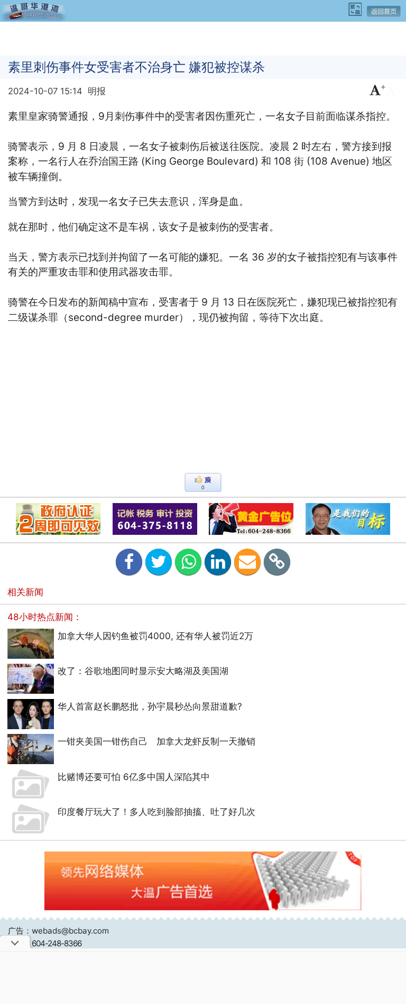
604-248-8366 (56, 943)
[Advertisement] (203, 37)
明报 (97, 91)
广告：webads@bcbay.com (58, 931)
